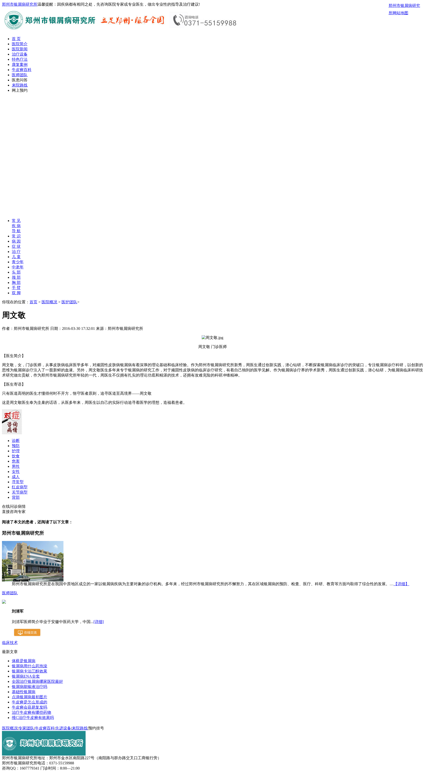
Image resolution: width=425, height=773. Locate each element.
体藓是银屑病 (23, 661)
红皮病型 (20, 487)
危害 (16, 461)
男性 (16, 466)
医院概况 (49, 302)
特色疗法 (20, 59)
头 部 (16, 272)
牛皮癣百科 (21, 70)
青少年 (18, 262)
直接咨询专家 (14, 512)
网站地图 (400, 13)
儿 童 (16, 257)
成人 (16, 477)
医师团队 (20, 75)
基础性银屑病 (23, 692)
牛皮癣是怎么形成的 (29, 702)
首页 (33, 302)
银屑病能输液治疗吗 (29, 687)
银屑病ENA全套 (26, 676)
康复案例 (20, 64)
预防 (16, 446)
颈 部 (16, 277)
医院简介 (20, 44)
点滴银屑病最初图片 (29, 697)
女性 (16, 471)
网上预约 (20, 90)
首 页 (16, 39)
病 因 (16, 241)
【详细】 (401, 584)
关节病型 (20, 492)
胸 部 (16, 282)
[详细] (98, 622)
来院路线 (20, 85)
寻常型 (18, 482)
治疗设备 (20, 54)
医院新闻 (20, 49)
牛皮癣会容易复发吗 (29, 707)
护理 (16, 451)
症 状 (16, 246)
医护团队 (69, 302)
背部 (16, 497)
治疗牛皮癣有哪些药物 (31, 712)
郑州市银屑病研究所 (19, 4)
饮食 (16, 456)
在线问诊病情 (14, 506)
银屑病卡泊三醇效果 (29, 671)
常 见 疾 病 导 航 (16, 226)
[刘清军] (4, 602)
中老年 (18, 267)
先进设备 (63, 728)
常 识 (16, 236)
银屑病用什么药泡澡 (29, 666)
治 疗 (16, 251)
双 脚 (16, 293)
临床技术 (10, 643)
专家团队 (26, 728)
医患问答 (20, 80)
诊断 (16, 440)
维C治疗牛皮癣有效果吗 (33, 717)
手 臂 (16, 288)
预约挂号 (96, 728)
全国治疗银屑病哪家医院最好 (37, 681)
